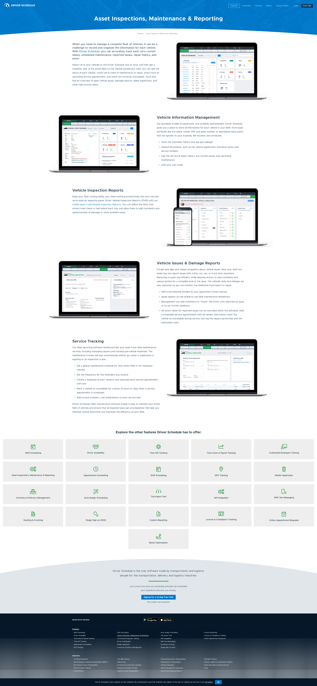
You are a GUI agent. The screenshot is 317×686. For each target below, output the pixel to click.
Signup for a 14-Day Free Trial (158, 597)
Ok (218, 682)
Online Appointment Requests (215, 638)
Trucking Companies (81, 659)
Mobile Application (123, 644)
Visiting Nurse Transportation (171, 662)
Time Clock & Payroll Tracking (84, 638)
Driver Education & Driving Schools (216, 665)
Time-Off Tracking (80, 641)
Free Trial (307, 5)
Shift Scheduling (123, 632)
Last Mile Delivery (123, 659)
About (269, 6)
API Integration (166, 638)
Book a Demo (283, 6)
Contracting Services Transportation (173, 659)
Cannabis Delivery (210, 659)
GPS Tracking (78, 647)
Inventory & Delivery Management (129, 647)
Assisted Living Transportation (127, 671)
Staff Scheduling (79, 632)
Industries (246, 6)
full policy (209, 682)
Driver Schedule (89, 51)
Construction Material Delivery (171, 671)
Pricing (258, 6)
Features (234, 6)
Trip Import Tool (166, 635)
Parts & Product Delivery (82, 668)
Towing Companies (167, 665)
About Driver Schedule (81, 620)
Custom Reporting (210, 632)
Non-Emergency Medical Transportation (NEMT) (91, 662)
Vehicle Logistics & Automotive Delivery (218, 662)
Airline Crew (121, 662)
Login (295, 6)
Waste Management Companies (172, 668)
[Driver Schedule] (19, 5)
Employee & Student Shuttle (127, 668)
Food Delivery (79, 671)
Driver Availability (80, 635)
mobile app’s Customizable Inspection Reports (96, 204)
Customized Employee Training (128, 638)
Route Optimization (124, 641)
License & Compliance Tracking (215, 635)
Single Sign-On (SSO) (168, 647)
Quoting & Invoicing (168, 644)
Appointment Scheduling (82, 644)
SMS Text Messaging (168, 641)
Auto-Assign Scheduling (169, 632)
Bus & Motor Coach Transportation (86, 665)
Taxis (206, 668)
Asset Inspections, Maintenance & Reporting (161, 33)
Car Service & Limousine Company (129, 665)
